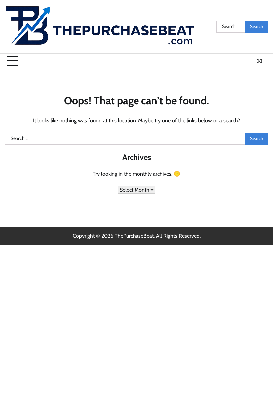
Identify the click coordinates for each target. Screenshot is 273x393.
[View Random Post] (260, 61)
